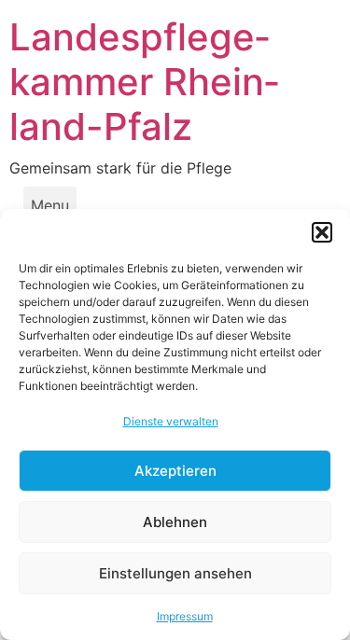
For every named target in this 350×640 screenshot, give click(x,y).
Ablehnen (175, 522)
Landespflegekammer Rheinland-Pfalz (144, 81)
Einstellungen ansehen (175, 573)
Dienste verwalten (170, 421)
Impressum (185, 616)
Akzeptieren (175, 471)
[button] (322, 232)
